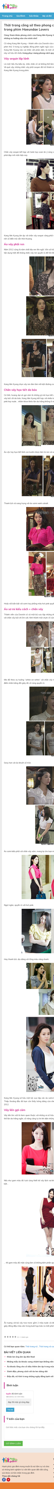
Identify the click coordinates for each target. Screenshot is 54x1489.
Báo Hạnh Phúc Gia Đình (25, 6)
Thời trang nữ (31, 1346)
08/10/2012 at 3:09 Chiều (15, 1397)
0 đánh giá (22, 1337)
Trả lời (10, 1410)
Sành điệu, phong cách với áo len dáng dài (27, 1371)
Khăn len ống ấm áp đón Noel (21, 1357)
